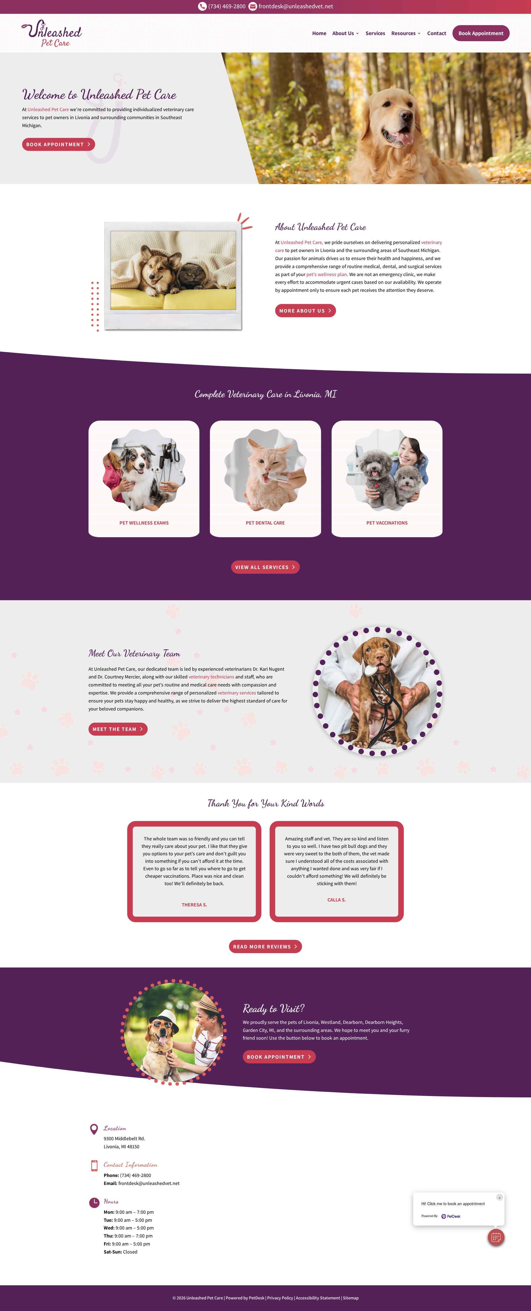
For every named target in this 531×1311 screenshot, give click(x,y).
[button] (496, 1237)
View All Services (262, 567)
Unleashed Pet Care (48, 109)
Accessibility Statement (318, 1298)
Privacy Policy (280, 1298)
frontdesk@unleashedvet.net (148, 1183)
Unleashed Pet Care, (302, 242)
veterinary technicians (211, 676)
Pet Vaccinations (387, 523)
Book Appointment (481, 33)
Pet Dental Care (265, 523)
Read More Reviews (262, 946)
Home (319, 33)
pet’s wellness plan (326, 274)
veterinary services (237, 692)
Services (375, 33)
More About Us (302, 310)
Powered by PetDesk (245, 1298)
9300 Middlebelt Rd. (124, 1138)
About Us (343, 33)
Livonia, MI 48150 (121, 1146)
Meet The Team (115, 729)
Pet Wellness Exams (144, 523)
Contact (436, 33)
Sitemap (351, 1298)
